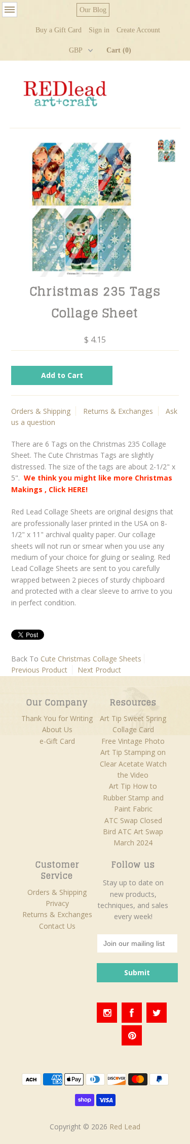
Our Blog (93, 10)
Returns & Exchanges (118, 411)
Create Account (138, 30)
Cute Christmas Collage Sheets (91, 658)
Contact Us (57, 926)
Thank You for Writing (57, 718)
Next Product (99, 670)
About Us (57, 729)
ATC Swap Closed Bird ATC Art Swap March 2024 (133, 832)
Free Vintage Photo (133, 741)
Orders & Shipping (40, 411)
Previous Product (39, 670)
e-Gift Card (57, 741)
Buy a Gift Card (58, 30)
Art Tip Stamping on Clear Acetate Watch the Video (133, 763)
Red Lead (124, 1126)
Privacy (57, 903)
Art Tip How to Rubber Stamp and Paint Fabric (133, 797)
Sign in (99, 30)
